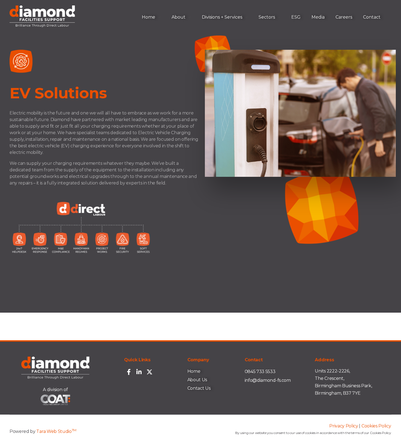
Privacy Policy (343, 426)
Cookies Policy (376, 426)
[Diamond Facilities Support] (42, 16)
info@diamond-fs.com (268, 380)
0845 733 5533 (260, 371)
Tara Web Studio (56, 431)
